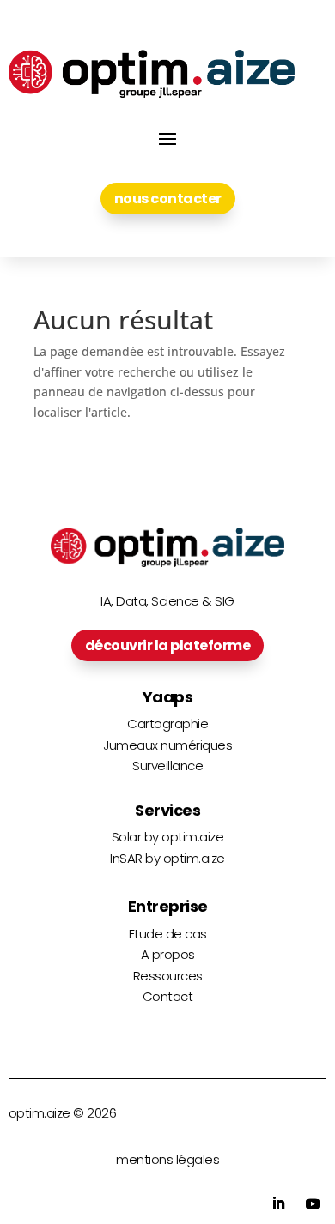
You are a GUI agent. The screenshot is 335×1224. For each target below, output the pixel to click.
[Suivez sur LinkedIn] (278, 1203)
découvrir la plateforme (168, 645)
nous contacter (168, 198)
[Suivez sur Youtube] (312, 1203)
